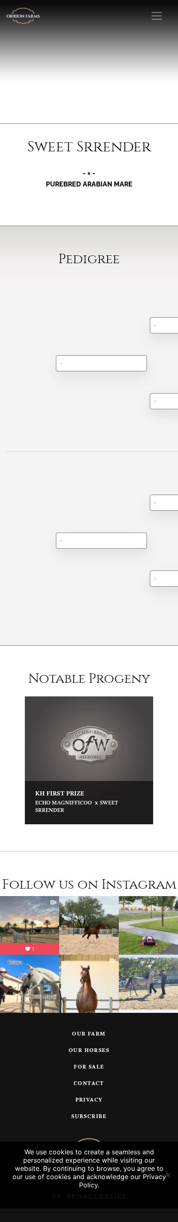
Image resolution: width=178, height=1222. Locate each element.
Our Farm (89, 1034)
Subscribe (89, 1116)
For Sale (89, 1067)
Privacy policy (97, 1196)
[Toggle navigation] (156, 16)
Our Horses (89, 1050)
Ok (57, 1196)
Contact (89, 1083)
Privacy (89, 1100)
